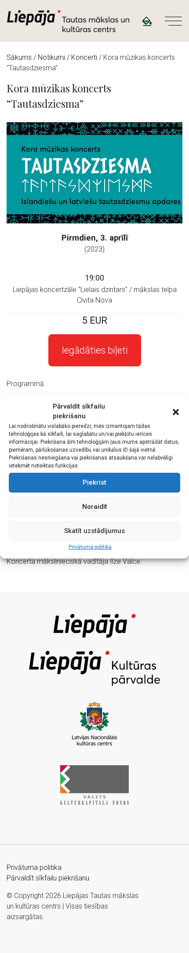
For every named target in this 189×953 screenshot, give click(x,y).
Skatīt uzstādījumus (94, 531)
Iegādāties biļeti (95, 350)
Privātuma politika (90, 547)
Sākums (19, 57)
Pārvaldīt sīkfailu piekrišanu (48, 878)
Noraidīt (94, 507)
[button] (175, 411)
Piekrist (94, 482)
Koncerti (84, 57)
